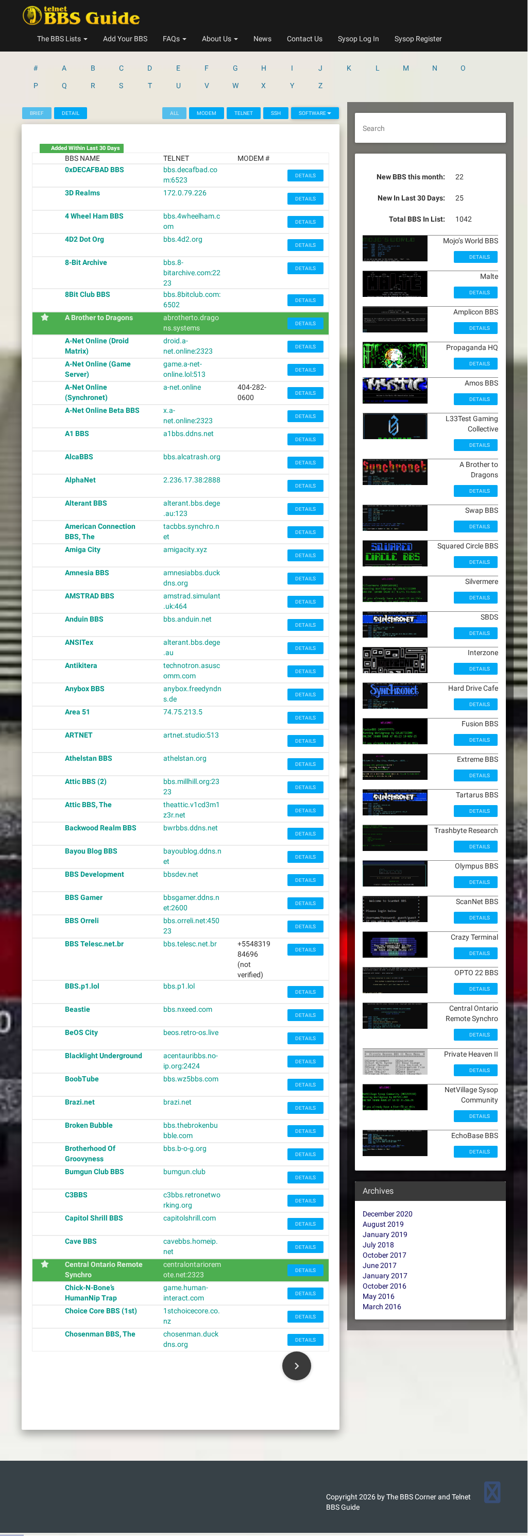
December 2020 (388, 1214)
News (262, 39)
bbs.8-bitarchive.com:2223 (191, 272)
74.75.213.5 (182, 712)
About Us (217, 39)
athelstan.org (185, 758)
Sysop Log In (358, 39)
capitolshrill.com (189, 1218)
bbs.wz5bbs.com (190, 1079)
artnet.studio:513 (191, 735)
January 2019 (385, 1234)
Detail (70, 113)
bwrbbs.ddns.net (190, 828)
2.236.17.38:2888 (191, 480)
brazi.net (177, 1102)
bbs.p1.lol (179, 986)
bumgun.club (184, 1171)
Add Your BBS (125, 39)
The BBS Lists (59, 39)
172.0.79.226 (185, 193)
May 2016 (379, 1296)
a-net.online (182, 387)
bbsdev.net (180, 874)
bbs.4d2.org (182, 239)
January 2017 (385, 1276)
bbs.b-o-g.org (185, 1148)
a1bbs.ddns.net (188, 433)
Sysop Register (418, 39)
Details (305, 175)
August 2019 (383, 1224)
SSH (276, 113)
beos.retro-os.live (190, 1032)
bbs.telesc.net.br (190, 944)
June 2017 (380, 1265)
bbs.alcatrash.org (191, 457)
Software (313, 113)
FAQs (172, 39)
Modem (206, 113)
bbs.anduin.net (187, 619)
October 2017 (384, 1255)
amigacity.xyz (185, 549)
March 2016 (382, 1306)
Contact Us (304, 39)
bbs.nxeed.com (187, 1009)
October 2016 (384, 1286)
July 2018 (378, 1245)
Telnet (243, 113)
